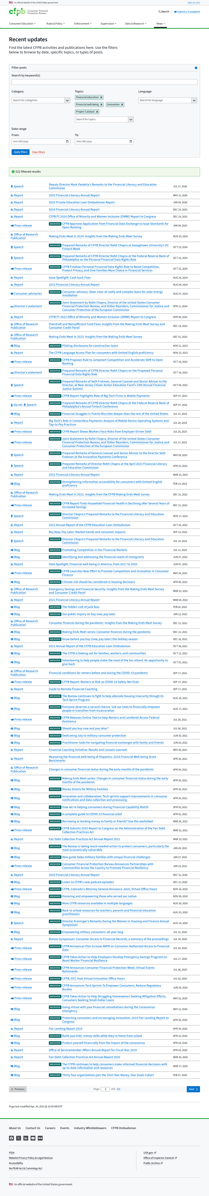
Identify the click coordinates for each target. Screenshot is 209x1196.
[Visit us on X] (18, 1137)
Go (118, 1089)
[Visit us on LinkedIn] (25, 1137)
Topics (79, 92)
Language (145, 92)
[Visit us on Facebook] (11, 1137)
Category (18, 92)
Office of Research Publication (24, 236)
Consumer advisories (27, 293)
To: (77, 135)
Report (18, 195)
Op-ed (18, 405)
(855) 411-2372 (194, 2)
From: (15, 135)
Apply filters (20, 152)
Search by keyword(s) (26, 76)
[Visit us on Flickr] (40, 1137)
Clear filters (38, 152)
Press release (23, 225)
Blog (16, 346)
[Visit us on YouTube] (33, 1137)
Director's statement (27, 306)
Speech (18, 186)
